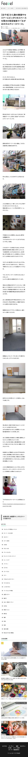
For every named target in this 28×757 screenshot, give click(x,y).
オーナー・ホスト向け (8, 533)
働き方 (5, 598)
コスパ (3, 28)
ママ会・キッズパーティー (9, 579)
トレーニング (6, 560)
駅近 (24, 28)
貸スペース (20, 28)
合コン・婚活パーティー (9, 602)
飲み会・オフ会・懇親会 (9, 632)
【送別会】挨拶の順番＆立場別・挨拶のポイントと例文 (12, 717)
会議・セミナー (7, 594)
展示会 (5, 613)
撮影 (5, 617)
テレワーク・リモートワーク (9, 556)
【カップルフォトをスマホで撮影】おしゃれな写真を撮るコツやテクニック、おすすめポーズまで (13, 737)
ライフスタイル (7, 583)
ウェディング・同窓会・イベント (10, 529)
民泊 (5, 621)
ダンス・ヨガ (6, 548)
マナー (5, 575)
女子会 (5, 606)
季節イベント (6, 609)
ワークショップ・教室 (8, 590)
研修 (5, 625)
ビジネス (6, 567)
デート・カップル (7, 552)
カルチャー (6, 537)
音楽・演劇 (6, 629)
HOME (4, 8)
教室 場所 (15, 28)
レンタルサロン (7, 586)
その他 (5, 544)
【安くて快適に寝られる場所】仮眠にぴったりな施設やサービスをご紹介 (13, 658)
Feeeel (18, 753)
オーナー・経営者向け (14, 749)
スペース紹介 (11, 8)
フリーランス (6, 571)
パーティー (6, 563)
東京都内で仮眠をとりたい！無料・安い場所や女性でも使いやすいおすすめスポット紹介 (14, 679)
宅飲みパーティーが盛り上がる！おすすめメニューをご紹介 (14, 698)
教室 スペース (9, 28)
